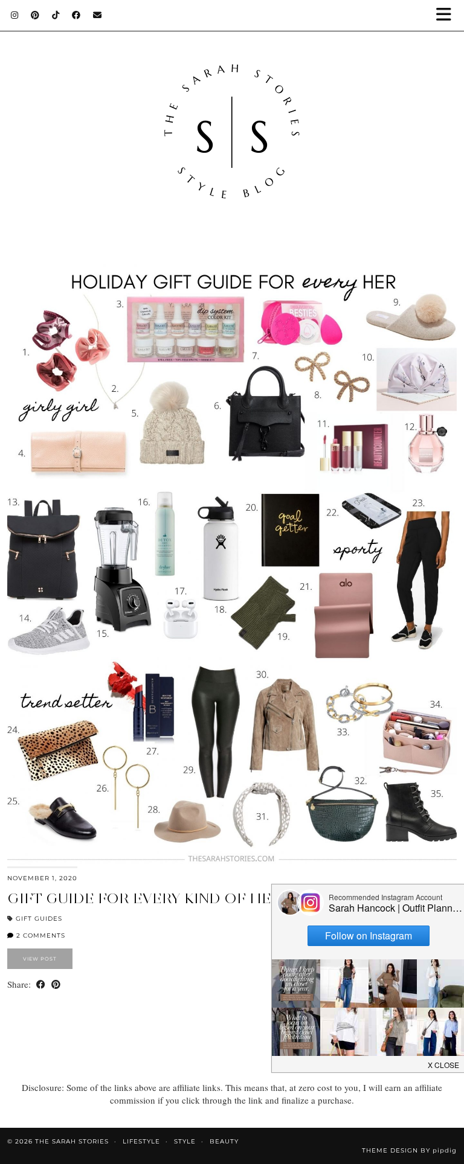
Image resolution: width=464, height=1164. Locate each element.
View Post (40, 959)
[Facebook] (76, 15)
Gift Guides (39, 919)
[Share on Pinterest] (55, 984)
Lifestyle (141, 1141)
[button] (447, 15)
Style (185, 1141)
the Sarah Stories (72, 1141)
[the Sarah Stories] (232, 120)
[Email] (97, 15)
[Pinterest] (35, 15)
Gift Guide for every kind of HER (144, 898)
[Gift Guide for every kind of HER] (232, 565)
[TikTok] (56, 15)
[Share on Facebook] (40, 984)
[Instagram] (15, 15)
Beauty (224, 1141)
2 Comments (39, 935)
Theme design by (409, 1150)
